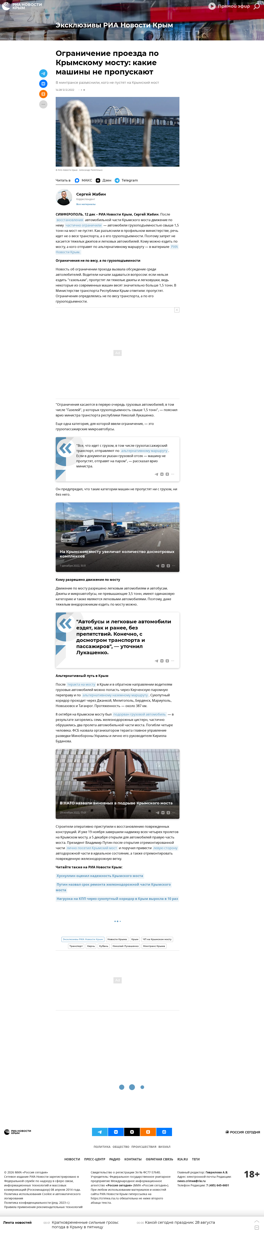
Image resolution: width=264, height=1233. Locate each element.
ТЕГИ (196, 1160)
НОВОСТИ (72, 1160)
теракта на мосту (81, 684)
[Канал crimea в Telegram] (100, 1132)
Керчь (91, 946)
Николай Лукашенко (126, 946)
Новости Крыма (117, 939)
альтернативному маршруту (144, 450)
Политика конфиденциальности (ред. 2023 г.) (36, 1203)
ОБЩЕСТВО (121, 1147)
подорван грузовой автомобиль (139, 714)
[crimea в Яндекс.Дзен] (132, 1132)
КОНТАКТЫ (133, 1160)
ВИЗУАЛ (164, 1147)
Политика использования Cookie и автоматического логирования (42, 1196)
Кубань (103, 946)
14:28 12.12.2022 (65, 89)
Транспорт (76, 946)
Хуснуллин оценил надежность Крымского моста (100, 876)
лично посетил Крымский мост (92, 848)
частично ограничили (83, 225)
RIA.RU (182, 1160)
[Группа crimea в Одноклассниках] (148, 1132)
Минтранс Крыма (154, 946)
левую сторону (165, 848)
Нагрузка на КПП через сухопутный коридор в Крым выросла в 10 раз (117, 899)
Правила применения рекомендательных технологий (43, 1207)
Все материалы (85, 204)
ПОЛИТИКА (102, 1147)
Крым (134, 939)
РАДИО (114, 1160)
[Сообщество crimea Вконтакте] (116, 1132)
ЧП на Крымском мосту (157, 939)
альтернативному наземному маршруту (115, 695)
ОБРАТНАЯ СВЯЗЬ (159, 1160)
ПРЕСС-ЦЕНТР (94, 1160)
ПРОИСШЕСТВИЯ (143, 1147)
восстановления (70, 220)
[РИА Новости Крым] (22, 6)
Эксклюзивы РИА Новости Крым (83, 939)
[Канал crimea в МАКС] (164, 1132)
